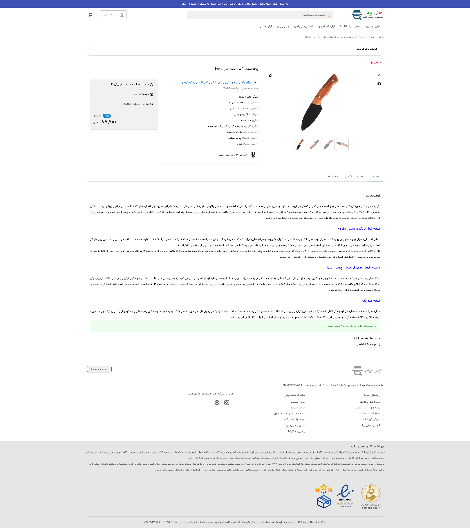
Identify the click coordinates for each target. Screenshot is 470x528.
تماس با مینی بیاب (294, 425)
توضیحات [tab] (375, 177)
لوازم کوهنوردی (368, 37)
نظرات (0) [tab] (333, 177)
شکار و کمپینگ (207, 82)
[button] (270, 76)
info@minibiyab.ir (292, 385)
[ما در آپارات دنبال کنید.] (217, 403)
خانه (381, 37)
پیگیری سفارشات (295, 431)
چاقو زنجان (244, 82)
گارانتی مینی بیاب (370, 425)
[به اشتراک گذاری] (379, 75)
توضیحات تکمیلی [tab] (354, 177)
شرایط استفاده (297, 408)
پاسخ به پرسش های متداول (289, 413)
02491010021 (325, 385)
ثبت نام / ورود (110, 15)
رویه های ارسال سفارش (367, 408)
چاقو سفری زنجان (349, 37)
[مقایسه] (379, 84)
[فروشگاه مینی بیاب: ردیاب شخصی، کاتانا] (367, 15)
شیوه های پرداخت (370, 402)
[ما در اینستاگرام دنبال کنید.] (226, 403)
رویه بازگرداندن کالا (294, 419)
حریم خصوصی (297, 402)
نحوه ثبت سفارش (370, 413)
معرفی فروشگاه (371, 419)
